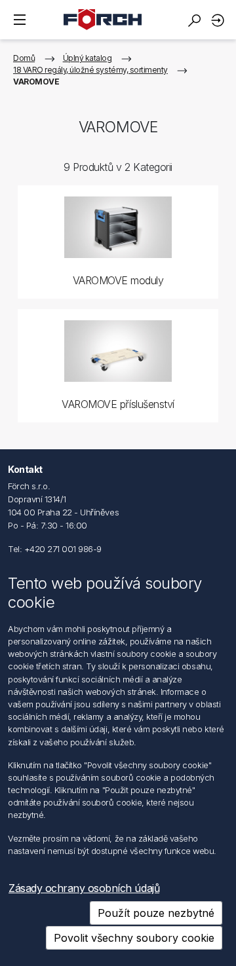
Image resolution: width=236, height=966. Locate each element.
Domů (24, 58)
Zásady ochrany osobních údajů (84, 888)
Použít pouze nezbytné (156, 913)
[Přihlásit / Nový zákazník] (219, 20)
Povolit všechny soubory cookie (134, 937)
